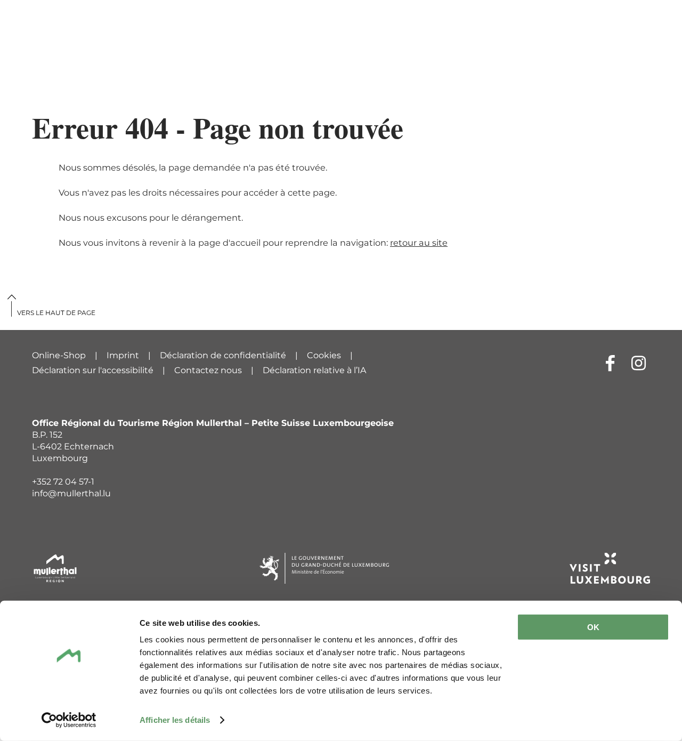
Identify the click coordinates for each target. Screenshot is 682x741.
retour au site (419, 242)
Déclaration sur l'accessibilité (92, 370)
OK (593, 627)
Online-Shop (59, 355)
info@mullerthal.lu (71, 493)
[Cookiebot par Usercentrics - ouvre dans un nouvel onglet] (69, 720)
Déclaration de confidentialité (223, 355)
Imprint (123, 355)
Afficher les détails (175, 719)
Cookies (324, 355)
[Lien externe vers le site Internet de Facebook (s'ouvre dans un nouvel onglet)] (610, 362)
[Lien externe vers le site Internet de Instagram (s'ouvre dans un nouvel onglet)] (638, 362)
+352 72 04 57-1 (63, 482)
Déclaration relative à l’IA (314, 370)
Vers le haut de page (56, 313)
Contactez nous (208, 370)
